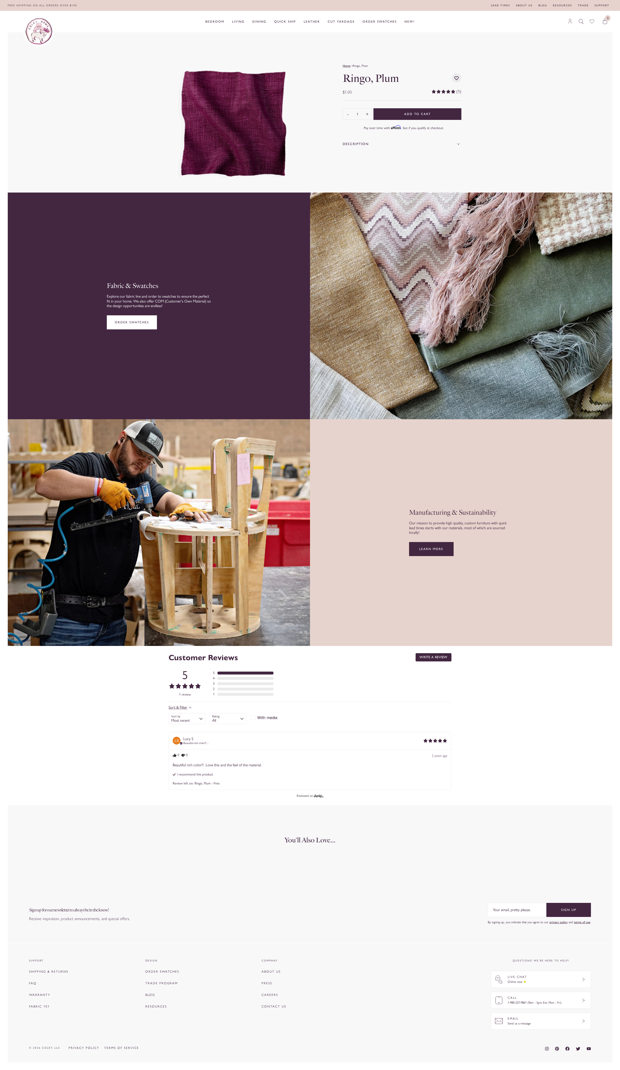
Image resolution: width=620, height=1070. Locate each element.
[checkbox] (268, 718)
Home (346, 66)
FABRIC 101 (39, 1006)
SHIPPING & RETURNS (48, 971)
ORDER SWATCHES (162, 971)
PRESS (267, 983)
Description (356, 144)
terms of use (582, 922)
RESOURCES (156, 1006)
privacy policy (559, 922)
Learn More (431, 549)
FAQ (33, 983)
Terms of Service (121, 1048)
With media (267, 717)
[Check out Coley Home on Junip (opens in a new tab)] (318, 796)
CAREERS (270, 995)
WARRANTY (39, 995)
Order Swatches (132, 322)
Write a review (433, 657)
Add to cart (417, 114)
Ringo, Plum (360, 66)
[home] (38, 31)
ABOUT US (271, 971)
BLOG (150, 995)
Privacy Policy (84, 1048)
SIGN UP (568, 910)
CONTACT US (274, 1006)
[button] (446, 91)
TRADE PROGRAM (161, 983)
